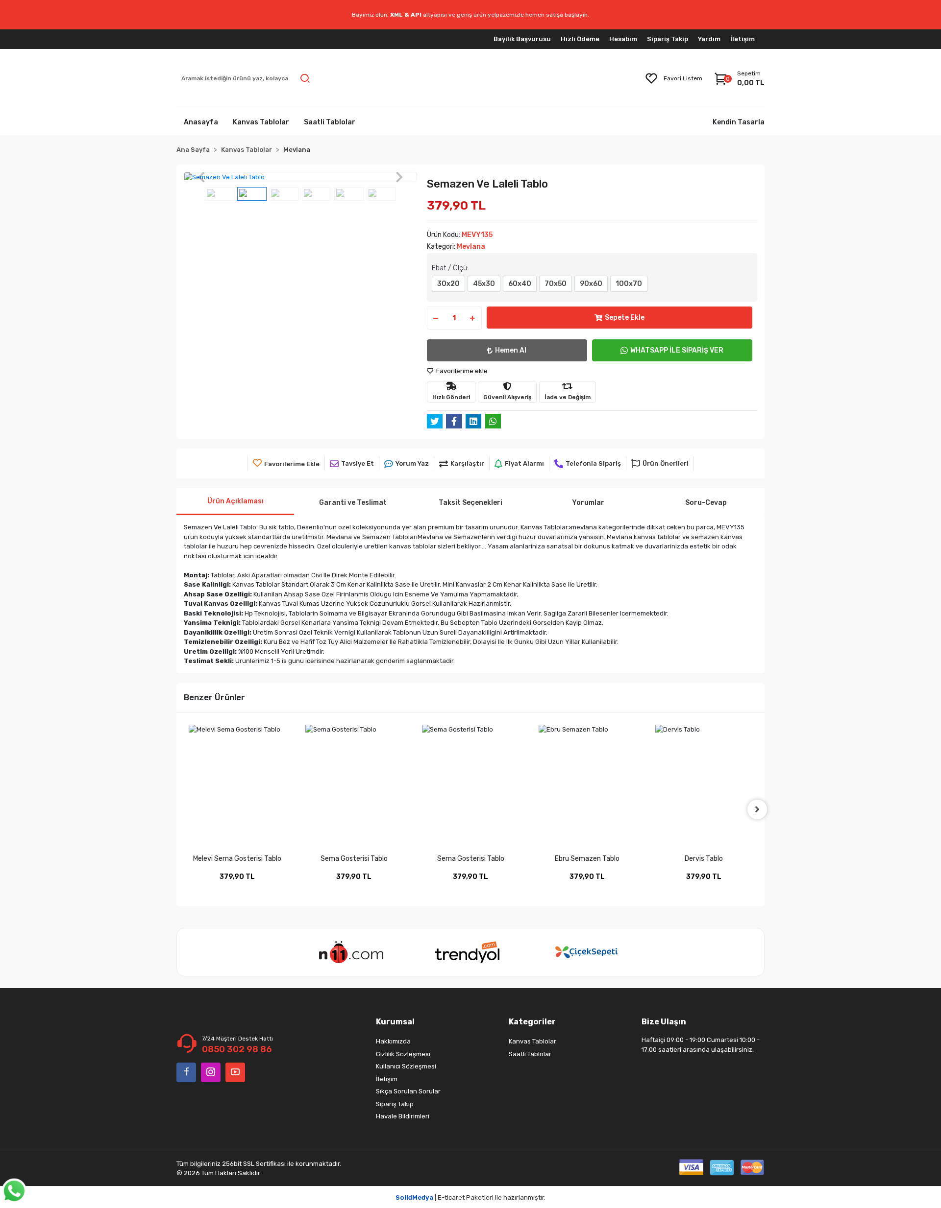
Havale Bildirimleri (402, 1116)
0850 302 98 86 (237, 1049)
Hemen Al (510, 350)
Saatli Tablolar (530, 1054)
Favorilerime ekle (461, 371)
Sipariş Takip (667, 39)
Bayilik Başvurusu (522, 39)
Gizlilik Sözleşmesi (403, 1054)
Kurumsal (395, 1021)
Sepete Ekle (624, 317)
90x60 (591, 284)
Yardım (709, 39)
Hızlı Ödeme (580, 39)
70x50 (556, 284)
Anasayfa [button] (201, 122)
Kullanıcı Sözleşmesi (406, 1066)
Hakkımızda (393, 1041)
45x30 (484, 284)
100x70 (629, 284)
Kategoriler (532, 1021)
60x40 (519, 284)
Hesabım (623, 39)
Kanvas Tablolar (532, 1041)
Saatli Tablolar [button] (329, 122)
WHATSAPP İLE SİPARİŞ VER (676, 350)
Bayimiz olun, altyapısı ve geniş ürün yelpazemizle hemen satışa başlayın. (470, 14)
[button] (201, 177)
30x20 (448, 284)
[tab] (235, 501)
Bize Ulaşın (664, 1021)
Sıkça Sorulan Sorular (408, 1091)
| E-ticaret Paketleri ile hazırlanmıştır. (470, 1197)
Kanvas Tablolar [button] (261, 122)
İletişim (742, 39)
